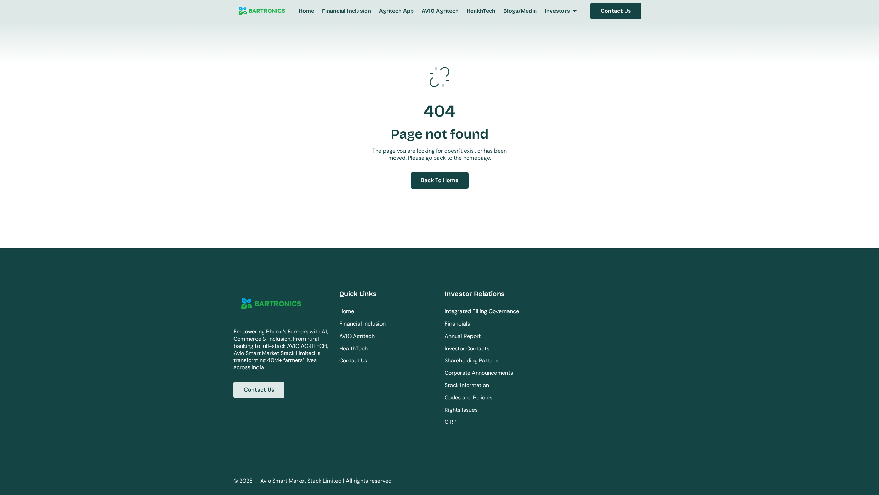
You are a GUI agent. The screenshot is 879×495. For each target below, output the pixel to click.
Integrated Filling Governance (482, 311)
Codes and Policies (468, 397)
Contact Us (353, 360)
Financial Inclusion (362, 323)
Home (346, 311)
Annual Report (463, 336)
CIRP (450, 422)
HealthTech (353, 348)
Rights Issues (461, 410)
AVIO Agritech (357, 336)
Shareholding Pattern (471, 360)
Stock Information (467, 385)
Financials (457, 323)
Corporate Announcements (479, 372)
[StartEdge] (261, 11)
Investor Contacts (467, 348)
